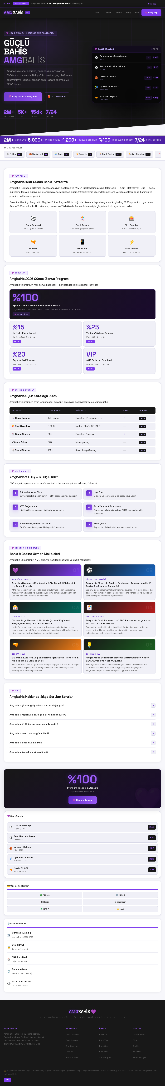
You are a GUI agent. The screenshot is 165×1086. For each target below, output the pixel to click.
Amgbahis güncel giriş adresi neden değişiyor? (82, 705)
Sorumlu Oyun (139, 1057)
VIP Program (105, 1057)
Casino (108, 12)
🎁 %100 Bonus (57, 96)
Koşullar (137, 1051)
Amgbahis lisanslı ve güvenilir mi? (82, 752)
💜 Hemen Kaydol (82, 800)
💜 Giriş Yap (151, 12)
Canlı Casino (72, 1040)
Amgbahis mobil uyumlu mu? (82, 742)
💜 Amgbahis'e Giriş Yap (23, 96)
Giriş (128, 12)
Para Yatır (104, 1040)
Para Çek (103, 1046)
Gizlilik (136, 1046)
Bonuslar (103, 1051)
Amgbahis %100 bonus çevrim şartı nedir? (82, 724)
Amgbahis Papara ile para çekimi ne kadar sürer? (82, 714)
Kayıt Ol (103, 1034)
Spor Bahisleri (72, 1034)
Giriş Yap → (153, 4)
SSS (137, 12)
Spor (97, 12)
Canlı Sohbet (139, 1034)
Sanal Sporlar (72, 1057)
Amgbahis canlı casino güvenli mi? (82, 733)
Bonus (119, 12)
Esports (69, 1051)
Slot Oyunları (72, 1046)
